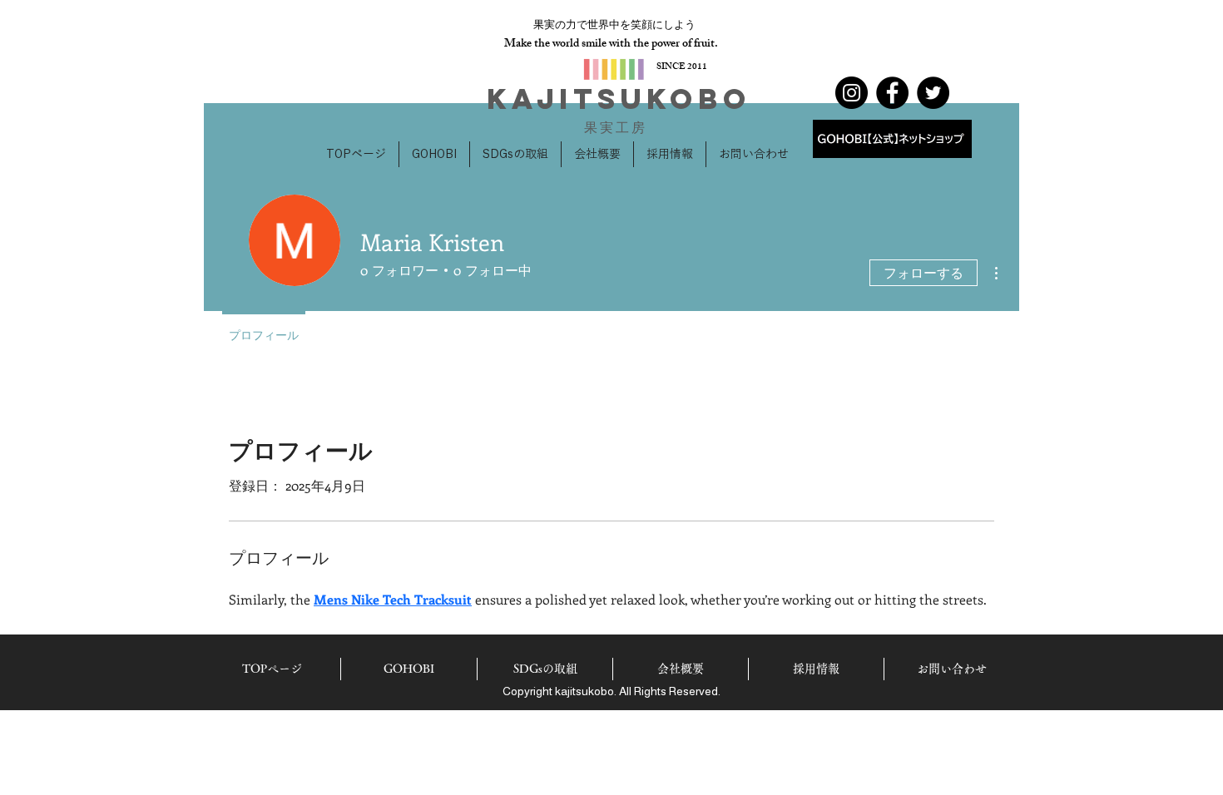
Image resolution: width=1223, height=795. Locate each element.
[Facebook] (892, 93)
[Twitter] (933, 93)
